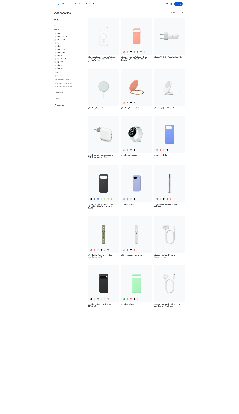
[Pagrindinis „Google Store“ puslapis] (57, 3)
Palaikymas (97, 4)
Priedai (88, 4)
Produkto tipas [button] (58, 92)
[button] (167, 4)
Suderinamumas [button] (58, 26)
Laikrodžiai (73, 4)
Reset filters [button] (59, 105)
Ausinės (81, 4)
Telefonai (65, 4)
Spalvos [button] (56, 98)
